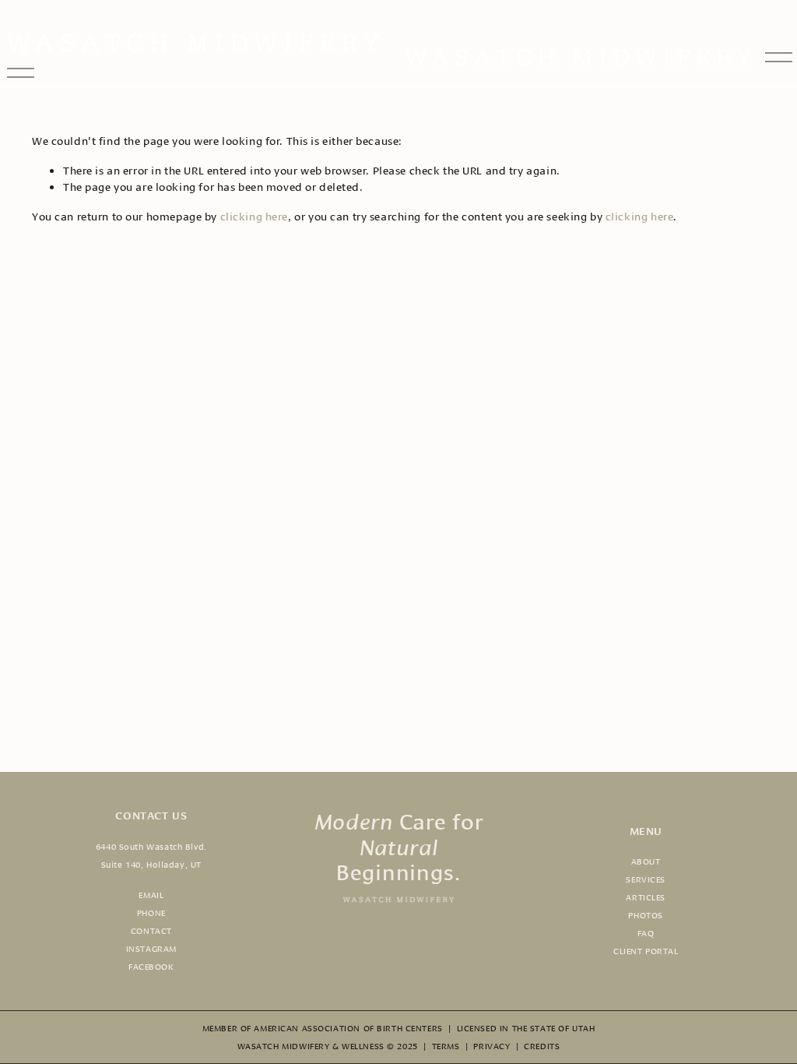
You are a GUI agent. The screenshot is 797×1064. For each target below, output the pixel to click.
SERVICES (645, 878)
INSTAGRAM (151, 948)
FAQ (646, 932)
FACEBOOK (151, 966)
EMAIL (151, 894)
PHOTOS (645, 914)
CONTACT (151, 930)
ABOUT (646, 860)
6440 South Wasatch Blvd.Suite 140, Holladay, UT (151, 855)
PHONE (151, 912)
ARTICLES (645, 896)
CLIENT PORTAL (646, 950)
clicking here (254, 216)
